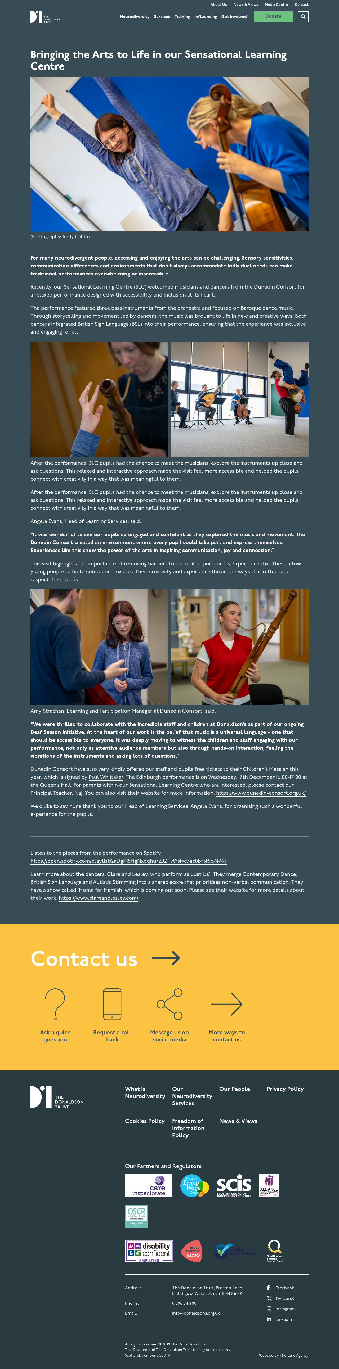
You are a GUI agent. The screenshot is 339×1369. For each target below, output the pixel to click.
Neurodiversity (135, 17)
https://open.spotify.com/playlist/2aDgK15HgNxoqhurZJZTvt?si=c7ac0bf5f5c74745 (128, 861)
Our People (234, 1089)
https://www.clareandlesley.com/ (98, 898)
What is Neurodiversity (145, 1093)
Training (182, 17)
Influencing (205, 17)
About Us (219, 5)
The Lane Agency (294, 1356)
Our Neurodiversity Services (192, 1096)
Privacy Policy (285, 1089)
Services (162, 17)
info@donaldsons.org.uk (196, 1313)
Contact (302, 5)
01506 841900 (184, 1304)
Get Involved (234, 17)
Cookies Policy (145, 1121)
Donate (273, 16)
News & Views (246, 5)
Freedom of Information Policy (188, 1128)
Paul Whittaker (106, 777)
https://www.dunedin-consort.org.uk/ (261, 793)
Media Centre (276, 5)
